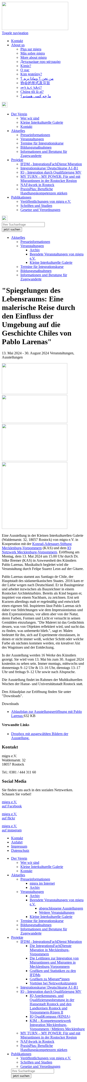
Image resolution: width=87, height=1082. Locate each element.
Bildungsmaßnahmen (36, 147)
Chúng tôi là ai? (32, 92)
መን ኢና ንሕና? (31, 87)
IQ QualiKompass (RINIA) (50, 1016)
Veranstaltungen (32, 139)
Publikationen (21, 1054)
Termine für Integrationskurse (42, 143)
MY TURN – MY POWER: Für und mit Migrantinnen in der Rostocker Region (50, 179)
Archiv (35, 250)
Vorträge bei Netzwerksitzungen (53, 983)
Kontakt (17, 41)
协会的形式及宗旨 (35, 83)
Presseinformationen (35, 135)
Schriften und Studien (36, 206)
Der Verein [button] (19, 114)
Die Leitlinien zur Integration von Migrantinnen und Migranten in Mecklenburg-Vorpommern (54, 962)
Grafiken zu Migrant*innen (50, 979)
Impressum (19, 846)
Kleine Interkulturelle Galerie (41, 122)
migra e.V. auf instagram (12, 828)
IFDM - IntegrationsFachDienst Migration (51, 164)
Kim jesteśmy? (31, 74)
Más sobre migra (32, 53)
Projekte (17, 937)
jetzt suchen (12, 229)
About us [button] (18, 45)
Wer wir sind (29, 118)
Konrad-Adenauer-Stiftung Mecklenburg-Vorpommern (37, 546)
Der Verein (19, 858)
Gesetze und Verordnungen (40, 210)
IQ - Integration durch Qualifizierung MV (50, 172)
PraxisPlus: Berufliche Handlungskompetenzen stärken (43, 191)
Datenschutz (20, 850)
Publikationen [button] (21, 197)
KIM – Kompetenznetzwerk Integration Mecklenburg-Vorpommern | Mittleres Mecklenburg (57, 1025)
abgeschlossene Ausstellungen (61, 908)
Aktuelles (18, 237)
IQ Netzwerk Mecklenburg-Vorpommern (36, 550)
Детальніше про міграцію (40, 62)
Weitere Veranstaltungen (56, 912)
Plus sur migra (30, 49)
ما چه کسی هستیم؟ (35, 96)
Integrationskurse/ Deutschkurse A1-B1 (49, 168)
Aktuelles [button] (18, 131)
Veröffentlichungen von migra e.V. (45, 201)
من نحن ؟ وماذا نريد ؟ (37, 78)
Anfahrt (17, 842)
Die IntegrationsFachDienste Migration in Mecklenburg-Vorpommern (50, 950)
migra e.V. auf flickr (9, 816)
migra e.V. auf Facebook (12, 804)
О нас (24, 70)
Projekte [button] (17, 160)
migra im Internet (42, 883)
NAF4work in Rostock (37, 185)
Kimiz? (25, 66)
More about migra (33, 57)
